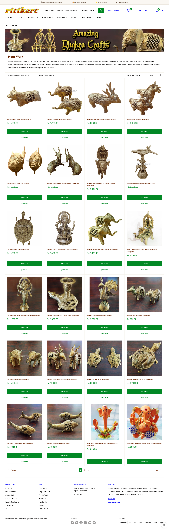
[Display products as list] (160, 75)
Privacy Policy (9, 505)
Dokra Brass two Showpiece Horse (138, 119)
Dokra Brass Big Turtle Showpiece (18, 249)
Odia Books (43, 488)
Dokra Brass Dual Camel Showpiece (138, 315)
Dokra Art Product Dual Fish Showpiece (20, 443)
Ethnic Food (86, 17)
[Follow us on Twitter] (76, 522)
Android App (78, 494)
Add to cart (24, 131)
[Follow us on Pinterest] (85, 522)
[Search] (101, 10)
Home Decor (46, 17)
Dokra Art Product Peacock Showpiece (99, 315)
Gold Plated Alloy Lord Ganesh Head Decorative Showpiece (102, 444)
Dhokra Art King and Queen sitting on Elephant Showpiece (142, 250)
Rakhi (99, 17)
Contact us (104, 461)
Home (6, 25)
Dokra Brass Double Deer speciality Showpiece (62, 379)
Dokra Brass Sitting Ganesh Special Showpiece (62, 249)
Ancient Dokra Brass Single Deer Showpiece (101, 119)
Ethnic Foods (43, 495)
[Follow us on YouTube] (89, 522)
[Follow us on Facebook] (72, 522)
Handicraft (61, 17)
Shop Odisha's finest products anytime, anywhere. (84, 489)
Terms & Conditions (12, 502)
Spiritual (19, 17)
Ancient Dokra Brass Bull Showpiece (19, 119)
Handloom (31, 17)
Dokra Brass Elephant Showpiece (18, 379)
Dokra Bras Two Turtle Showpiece (98, 379)
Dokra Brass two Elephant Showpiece (59, 119)
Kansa (41, 505)
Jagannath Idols (44, 492)
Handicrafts (43, 502)
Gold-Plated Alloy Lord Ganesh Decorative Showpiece (144, 443)
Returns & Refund (11, 498)
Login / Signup (113, 10)
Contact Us (8, 488)
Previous (13, 470)
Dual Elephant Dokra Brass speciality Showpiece (102, 249)
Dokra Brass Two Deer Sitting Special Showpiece (63, 183)
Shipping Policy (10, 495)
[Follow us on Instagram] (81, 522)
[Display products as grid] (156, 75)
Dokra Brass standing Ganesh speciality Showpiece (23, 315)
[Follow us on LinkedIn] (94, 522)
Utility (73, 17)
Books (7, 17)
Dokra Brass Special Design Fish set (58, 443)
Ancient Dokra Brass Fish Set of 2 (18, 183)
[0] (128, 11)
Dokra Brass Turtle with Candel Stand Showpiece (63, 315)
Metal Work (13, 25)
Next (156, 470)
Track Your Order (10, 492)
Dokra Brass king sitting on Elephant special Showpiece (101, 184)
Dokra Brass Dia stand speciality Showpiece (141, 183)
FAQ (6, 509)
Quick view (24, 137)
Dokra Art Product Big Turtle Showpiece (140, 379)
